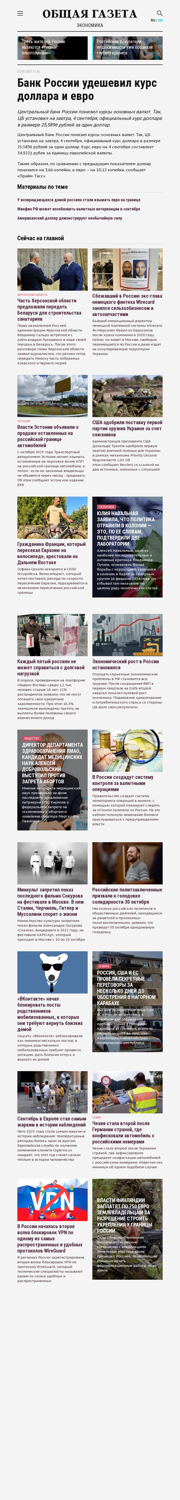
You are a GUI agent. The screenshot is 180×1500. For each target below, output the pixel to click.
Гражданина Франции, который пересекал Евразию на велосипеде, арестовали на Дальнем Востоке (51, 553)
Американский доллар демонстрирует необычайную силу (69, 218)
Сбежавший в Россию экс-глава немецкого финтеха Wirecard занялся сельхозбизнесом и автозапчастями (127, 305)
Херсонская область (32, 295)
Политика (106, 507)
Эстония (23, 421)
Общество (31, 738)
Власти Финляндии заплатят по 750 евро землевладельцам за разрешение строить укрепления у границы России (124, 1215)
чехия (96, 1117)
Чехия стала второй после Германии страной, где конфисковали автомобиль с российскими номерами (123, 1132)
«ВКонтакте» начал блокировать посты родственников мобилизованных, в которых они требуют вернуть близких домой (50, 1014)
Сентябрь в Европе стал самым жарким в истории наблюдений (51, 1122)
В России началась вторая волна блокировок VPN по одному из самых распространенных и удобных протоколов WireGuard (49, 1238)
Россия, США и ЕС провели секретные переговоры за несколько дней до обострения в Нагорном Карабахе (126, 988)
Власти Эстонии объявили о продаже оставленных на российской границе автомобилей (48, 436)
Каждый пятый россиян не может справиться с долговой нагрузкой (51, 668)
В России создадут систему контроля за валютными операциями (123, 783)
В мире (104, 966)
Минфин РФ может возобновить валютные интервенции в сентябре (78, 208)
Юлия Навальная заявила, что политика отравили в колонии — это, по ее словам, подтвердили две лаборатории (126, 528)
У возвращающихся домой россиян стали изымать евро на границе (78, 199)
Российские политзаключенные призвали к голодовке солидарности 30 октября (127, 896)
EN (160, 20)
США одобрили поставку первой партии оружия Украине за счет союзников (127, 428)
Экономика (90, 25)
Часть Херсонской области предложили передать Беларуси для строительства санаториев (49, 310)
